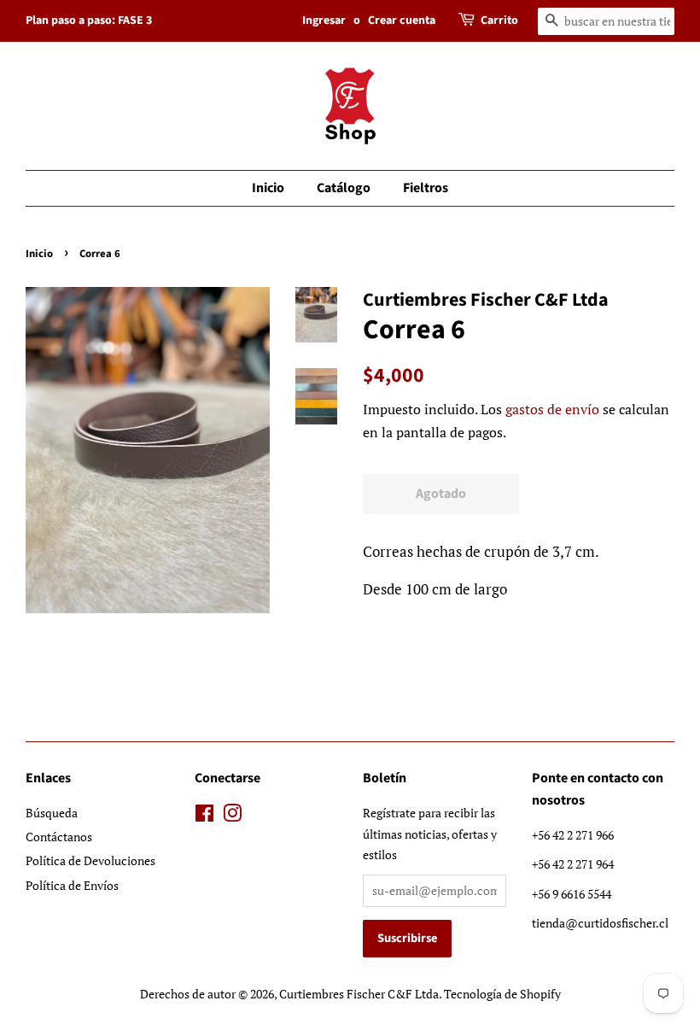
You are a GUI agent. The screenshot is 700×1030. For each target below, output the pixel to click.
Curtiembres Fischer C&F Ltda (359, 994)
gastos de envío (552, 409)
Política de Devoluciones (90, 860)
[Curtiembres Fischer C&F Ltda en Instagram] (232, 816)
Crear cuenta (401, 20)
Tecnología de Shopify (502, 994)
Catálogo (343, 187)
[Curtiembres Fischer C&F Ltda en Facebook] (204, 816)
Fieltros (425, 187)
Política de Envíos (72, 885)
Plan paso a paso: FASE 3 (89, 20)
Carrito (499, 20)
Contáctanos (59, 836)
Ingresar (324, 20)
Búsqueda (52, 813)
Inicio (268, 187)
